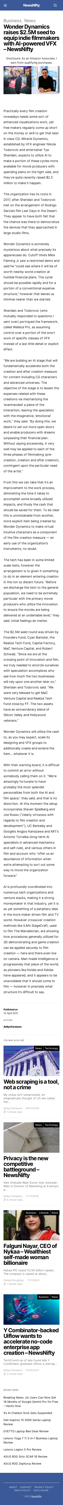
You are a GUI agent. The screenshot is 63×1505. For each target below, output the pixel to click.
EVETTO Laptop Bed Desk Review (26, 1431)
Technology (51, 1048)
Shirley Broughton (14, 1280)
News (30, 20)
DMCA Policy (22, 1490)
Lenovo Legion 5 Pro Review (22, 1449)
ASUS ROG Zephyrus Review (22, 1463)
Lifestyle (44, 1212)
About (13, 1487)
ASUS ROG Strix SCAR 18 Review (25, 1456)
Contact (25, 1487)
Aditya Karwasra (13, 1026)
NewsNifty (31, 5)
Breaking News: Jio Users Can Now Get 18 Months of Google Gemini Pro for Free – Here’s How (31, 1402)
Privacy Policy (44, 1487)
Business (13, 20)
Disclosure (41, 1490)
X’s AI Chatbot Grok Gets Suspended (28, 1413)
